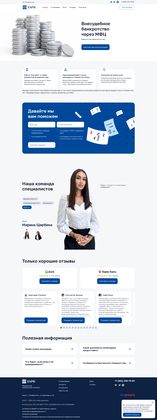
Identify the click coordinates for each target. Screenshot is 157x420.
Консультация (127, 7)
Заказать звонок (37, 145)
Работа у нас (63, 391)
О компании (55, 7)
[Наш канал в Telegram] (111, 2)
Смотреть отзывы (50, 281)
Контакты (83, 7)
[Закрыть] (72, 349)
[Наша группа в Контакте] (114, 2)
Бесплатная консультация (95, 47)
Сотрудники (63, 388)
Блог (65, 7)
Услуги (45, 7)
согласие (65, 130)
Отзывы (73, 7)
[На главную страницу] (29, 7)
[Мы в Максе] (118, 2)
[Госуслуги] (127, 395)
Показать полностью (36, 320)
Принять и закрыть (132, 415)
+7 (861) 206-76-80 (125, 381)
